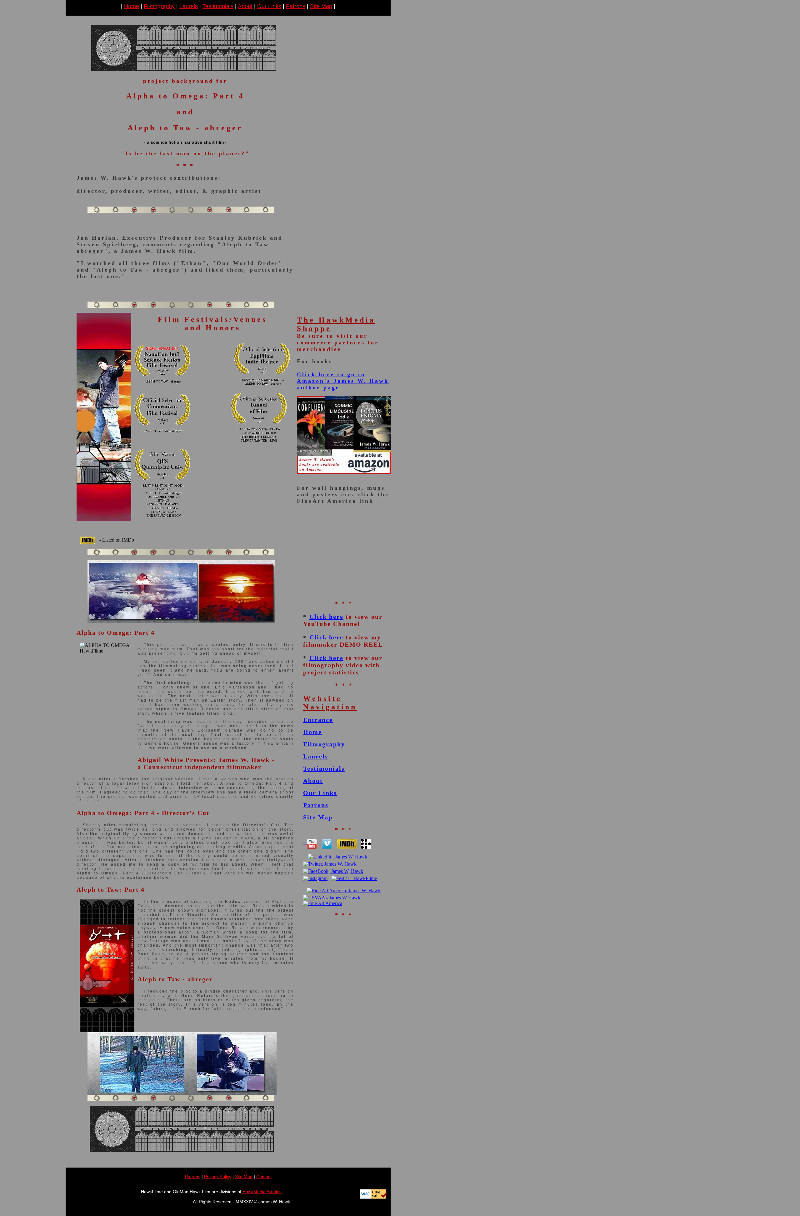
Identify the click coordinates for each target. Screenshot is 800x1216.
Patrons (295, 6)
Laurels (188, 6)
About (245, 6)
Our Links (269, 6)
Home (131, 6)
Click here (326, 616)
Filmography (159, 6)
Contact (264, 1176)
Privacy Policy (217, 1176)
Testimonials (217, 6)
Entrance (318, 719)
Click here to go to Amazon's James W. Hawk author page (343, 381)
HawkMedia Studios (262, 1191)
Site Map (321, 6)
